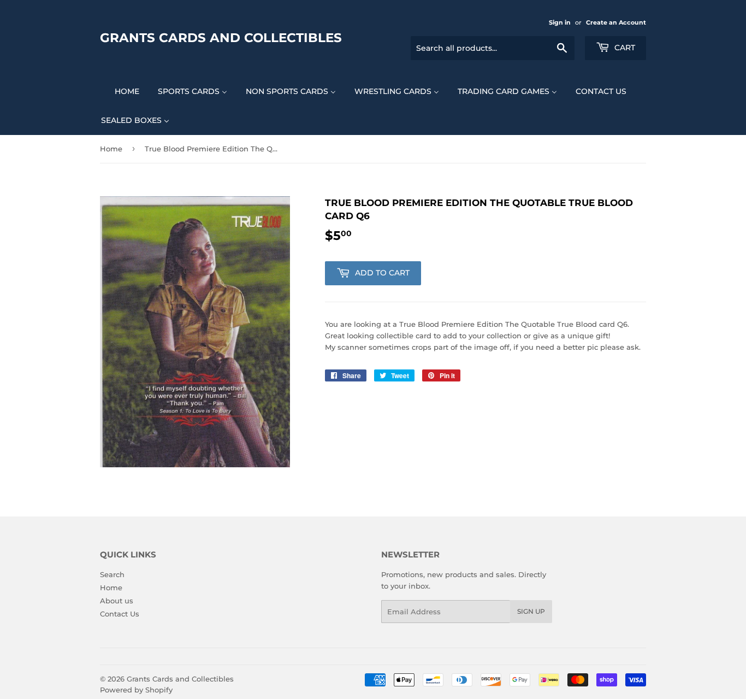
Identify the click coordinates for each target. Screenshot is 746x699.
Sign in (560, 22)
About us (116, 600)
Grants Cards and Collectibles (221, 37)
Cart (623, 47)
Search (112, 574)
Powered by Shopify (136, 689)
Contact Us (119, 613)
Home (111, 148)
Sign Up (531, 611)
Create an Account (616, 22)
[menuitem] (120, 91)
